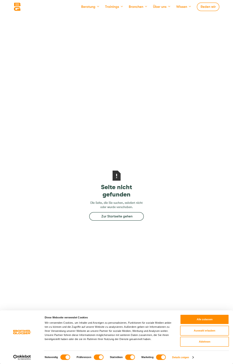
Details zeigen (180, 357)
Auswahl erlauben (204, 330)
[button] (90, 6)
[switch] (99, 357)
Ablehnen (204, 341)
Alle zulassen (205, 319)
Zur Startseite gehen (117, 216)
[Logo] (31, 6)
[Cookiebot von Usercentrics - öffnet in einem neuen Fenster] (22, 357)
